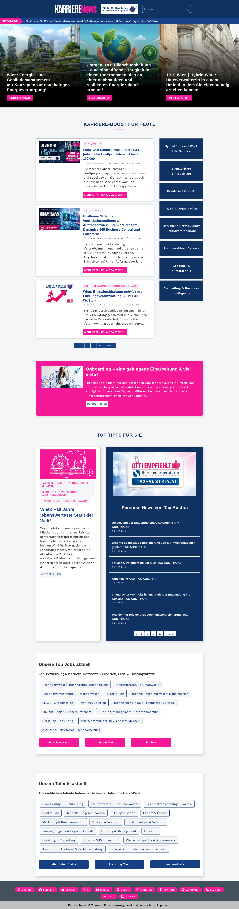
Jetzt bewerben (59, 742)
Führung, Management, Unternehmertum (129, 711)
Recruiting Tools (119, 864)
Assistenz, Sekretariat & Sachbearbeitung (72, 849)
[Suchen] (187, 9)
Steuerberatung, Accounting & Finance (111, 286)
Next (108, 345)
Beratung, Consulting (57, 720)
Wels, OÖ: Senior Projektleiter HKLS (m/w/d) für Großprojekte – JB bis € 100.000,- (111, 154)
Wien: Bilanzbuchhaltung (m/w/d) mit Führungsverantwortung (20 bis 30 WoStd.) (112, 296)
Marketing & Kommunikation (63, 822)
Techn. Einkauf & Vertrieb (145, 822)
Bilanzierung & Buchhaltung (62, 804)
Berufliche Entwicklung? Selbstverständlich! (59, 493)
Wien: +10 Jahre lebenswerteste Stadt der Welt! (66, 515)
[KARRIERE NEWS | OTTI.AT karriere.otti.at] (76, 9)
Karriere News (77, 905)
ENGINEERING (93, 144)
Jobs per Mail (105, 742)
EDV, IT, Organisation (57, 702)
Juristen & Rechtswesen (100, 840)
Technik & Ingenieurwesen (86, 813)
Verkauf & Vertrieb (105, 822)
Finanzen (150, 831)
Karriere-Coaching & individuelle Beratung (65, 484)
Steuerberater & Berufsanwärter (115, 804)
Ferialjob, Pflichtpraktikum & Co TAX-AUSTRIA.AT (146, 562)
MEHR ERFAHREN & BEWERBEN (103, 194)
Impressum (164, 905)
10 (160, 634)
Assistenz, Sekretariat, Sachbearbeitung (71, 729)
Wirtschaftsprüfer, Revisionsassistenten (110, 720)
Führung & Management (118, 831)
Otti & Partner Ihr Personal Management (105, 163)
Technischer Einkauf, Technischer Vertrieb (144, 702)
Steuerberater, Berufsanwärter (138, 684)
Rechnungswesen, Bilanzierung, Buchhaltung (75, 684)
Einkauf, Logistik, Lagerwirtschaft (66, 711)
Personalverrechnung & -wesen (169, 804)
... (94, 345)
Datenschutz (147, 905)
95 (100, 345)
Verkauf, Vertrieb (93, 702)
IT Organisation (124, 813)
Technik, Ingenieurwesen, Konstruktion (160, 693)
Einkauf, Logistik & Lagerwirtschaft (68, 831)
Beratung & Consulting (59, 840)
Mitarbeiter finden (64, 864)
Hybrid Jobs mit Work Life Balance (65, 501)
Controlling (115, 693)
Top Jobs (151, 742)
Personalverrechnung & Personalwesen (71, 693)
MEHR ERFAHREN (20, 97)
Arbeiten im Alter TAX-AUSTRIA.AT (136, 578)
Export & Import (155, 813)
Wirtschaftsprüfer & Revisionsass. (151, 840)
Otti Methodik (175, 864)
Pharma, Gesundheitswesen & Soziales (139, 849)
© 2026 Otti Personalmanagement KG (112, 905)
